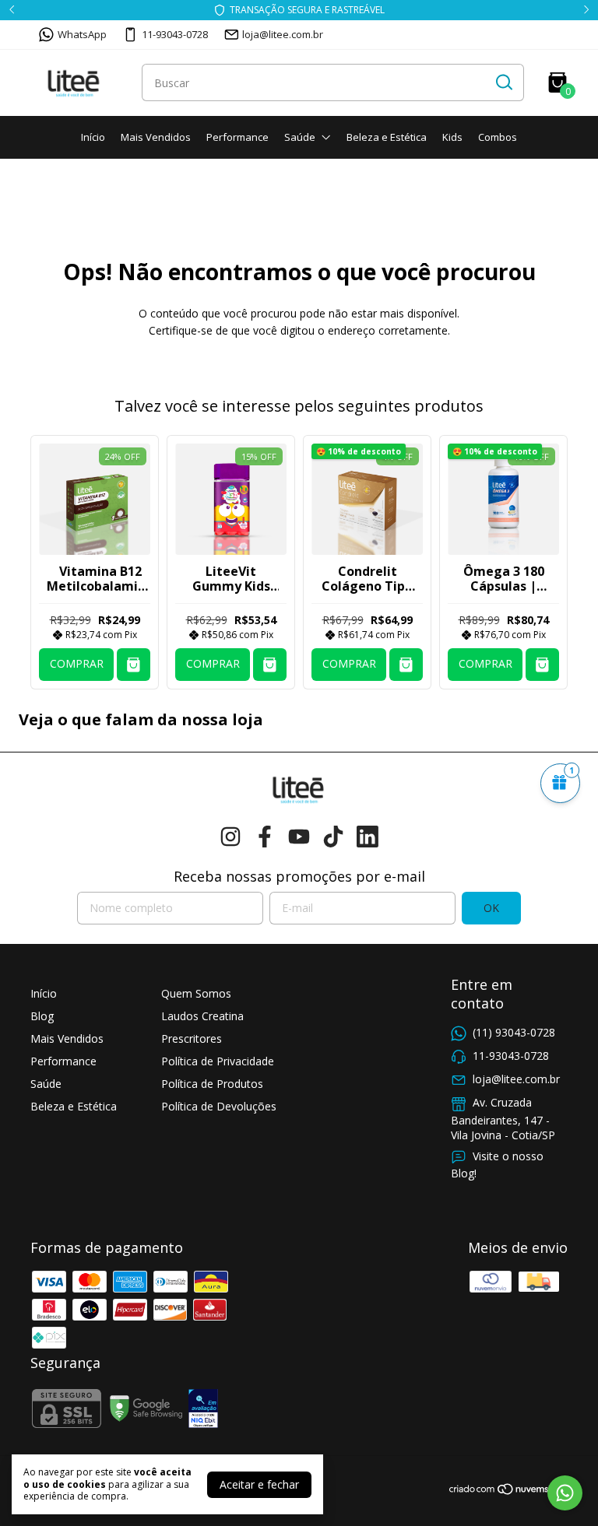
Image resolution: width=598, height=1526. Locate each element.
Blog (42, 1016)
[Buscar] (503, 81)
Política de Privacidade (217, 1061)
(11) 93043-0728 (514, 1032)
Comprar (77, 663)
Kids (452, 137)
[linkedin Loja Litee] (367, 836)
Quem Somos (196, 993)
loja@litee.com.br (282, 34)
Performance (237, 137)
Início (93, 137)
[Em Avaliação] (203, 1410)
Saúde (299, 137)
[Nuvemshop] (508, 1491)
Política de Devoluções (218, 1106)
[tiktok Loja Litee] (333, 836)
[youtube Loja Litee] (299, 836)
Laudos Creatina (202, 1016)
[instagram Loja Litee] (230, 836)
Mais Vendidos (156, 137)
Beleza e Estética (386, 137)
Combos (497, 137)
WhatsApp (82, 34)
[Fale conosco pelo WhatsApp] (564, 1492)
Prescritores (191, 1038)
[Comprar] (133, 665)
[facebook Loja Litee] (265, 836)
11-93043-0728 (175, 34)
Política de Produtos (212, 1083)
